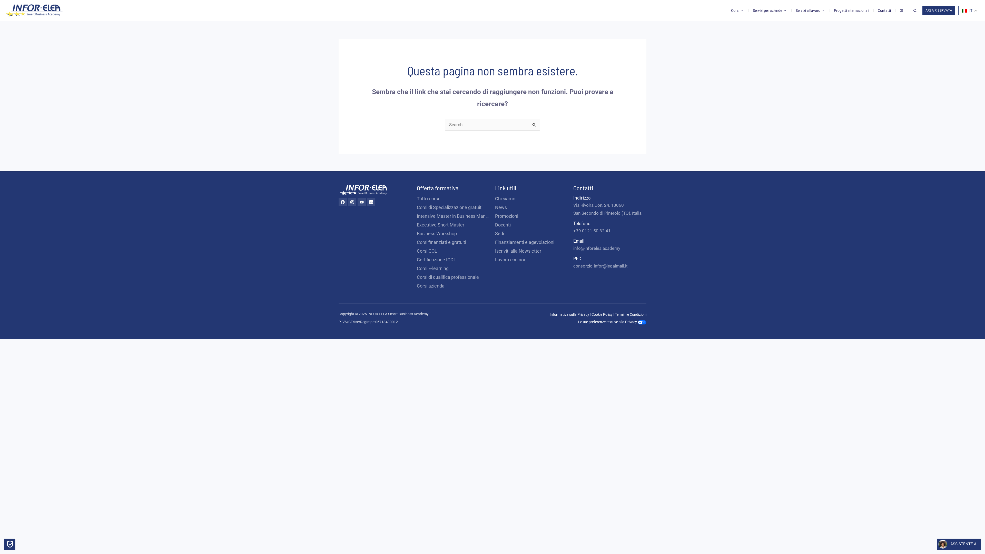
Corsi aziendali (432, 286)
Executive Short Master (440, 224)
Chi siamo (505, 198)
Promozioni (506, 216)
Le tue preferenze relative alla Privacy (608, 322)
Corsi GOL (427, 251)
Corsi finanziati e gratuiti (441, 242)
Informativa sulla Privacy (569, 314)
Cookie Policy (602, 314)
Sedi (499, 233)
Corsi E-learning (433, 268)
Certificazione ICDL (436, 259)
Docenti (503, 224)
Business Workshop (437, 233)
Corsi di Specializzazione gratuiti (449, 207)
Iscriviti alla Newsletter (518, 251)
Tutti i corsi (428, 198)
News (501, 207)
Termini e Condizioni (630, 314)
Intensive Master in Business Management (453, 216)
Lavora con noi (510, 259)
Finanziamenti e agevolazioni (524, 242)
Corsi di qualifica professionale (448, 277)
